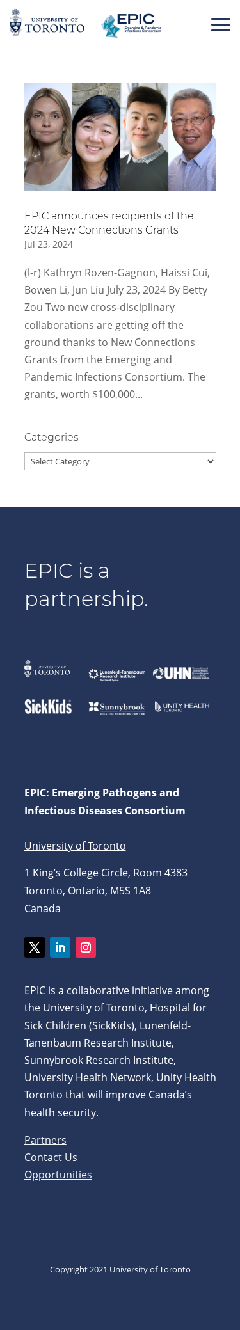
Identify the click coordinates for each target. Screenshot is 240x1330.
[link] (86, 38)
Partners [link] (45, 1140)
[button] (220, 24)
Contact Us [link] (50, 1157)
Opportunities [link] (58, 1175)
